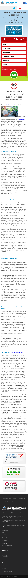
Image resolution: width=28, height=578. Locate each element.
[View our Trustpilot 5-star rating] (14, 477)
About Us (4, 535)
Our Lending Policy (5, 539)
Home (3, 532)
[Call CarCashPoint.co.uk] (14, 8)
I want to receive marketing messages (10, 69)
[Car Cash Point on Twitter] (26, 2)
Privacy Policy (11, 67)
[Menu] (19, 8)
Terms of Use (4, 565)
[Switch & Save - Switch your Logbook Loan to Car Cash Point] (14, 491)
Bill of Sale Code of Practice (7, 571)
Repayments (4, 540)
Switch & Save (4, 537)
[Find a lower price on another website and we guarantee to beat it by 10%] (14, 464)
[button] (14, 30)
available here (5, 521)
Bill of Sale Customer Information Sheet (9, 569)
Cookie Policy (4, 568)
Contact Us (4, 534)
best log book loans (17, 352)
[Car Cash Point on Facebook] (24, 2)
